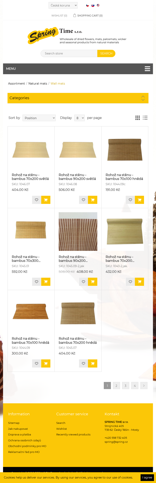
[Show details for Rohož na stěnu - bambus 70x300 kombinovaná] (31, 231)
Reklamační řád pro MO (24, 452)
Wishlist (61, 428)
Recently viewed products (73, 434)
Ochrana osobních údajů (24, 440)
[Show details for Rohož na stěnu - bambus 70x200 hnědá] (78, 313)
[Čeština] (87, 5)
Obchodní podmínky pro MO (27, 446)
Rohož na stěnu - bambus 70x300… (26, 259)
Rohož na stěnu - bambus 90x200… (73, 259)
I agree (147, 477)
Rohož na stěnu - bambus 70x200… (120, 259)
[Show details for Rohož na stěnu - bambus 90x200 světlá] (78, 150)
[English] (98, 5)
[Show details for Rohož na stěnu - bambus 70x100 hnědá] (125, 150)
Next (143, 385)
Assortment (16, 83)
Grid (137, 118)
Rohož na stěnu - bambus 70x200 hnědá (78, 340)
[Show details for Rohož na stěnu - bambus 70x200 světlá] (31, 150)
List (145, 118)
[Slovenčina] (92, 5)
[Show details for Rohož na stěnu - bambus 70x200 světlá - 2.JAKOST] (125, 231)
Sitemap (14, 422)
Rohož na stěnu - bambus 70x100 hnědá (124, 177)
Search (60, 422)
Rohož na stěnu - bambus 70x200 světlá (30, 177)
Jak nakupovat (18, 428)
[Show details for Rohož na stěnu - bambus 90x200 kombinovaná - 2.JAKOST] (78, 231)
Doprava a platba (19, 434)
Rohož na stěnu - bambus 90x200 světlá (77, 177)
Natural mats (37, 83)
